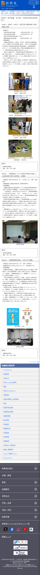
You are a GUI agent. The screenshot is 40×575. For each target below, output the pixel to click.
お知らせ (6, 378)
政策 (4, 482)
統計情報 (6, 420)
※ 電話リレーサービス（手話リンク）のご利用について (20, 564)
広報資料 (6, 432)
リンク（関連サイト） (10, 453)
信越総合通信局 (30, 11)
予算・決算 (6, 503)
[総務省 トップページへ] (10, 4)
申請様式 (6, 424)
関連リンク (6, 537)
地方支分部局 (20, 11)
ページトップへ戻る (34, 361)
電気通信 (6, 395)
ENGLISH (11, 8)
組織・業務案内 (8, 449)
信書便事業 (7, 416)
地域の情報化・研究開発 (11, 399)
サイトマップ (8, 458)
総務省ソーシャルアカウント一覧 (16, 524)
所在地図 (26, 561)
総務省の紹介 (7, 468)
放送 (5, 403)
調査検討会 (7, 428)
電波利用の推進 (8, 407)
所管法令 (5, 496)
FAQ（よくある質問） (10, 382)
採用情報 (6, 437)
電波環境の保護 (8, 411)
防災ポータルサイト (10, 390)
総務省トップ (5, 11)
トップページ (8, 369)
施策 (5, 386)
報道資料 (6, 374)
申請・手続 (6, 510)
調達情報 (6, 441)
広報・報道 (6, 475)
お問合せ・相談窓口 (10, 445)
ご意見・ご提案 (4, 8)
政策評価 (5, 517)
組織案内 (12, 11)
